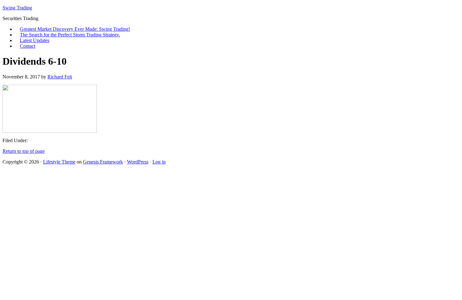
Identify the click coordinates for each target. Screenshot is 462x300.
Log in (159, 161)
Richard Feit (59, 76)
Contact (27, 46)
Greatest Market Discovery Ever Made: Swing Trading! (75, 29)
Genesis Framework (103, 161)
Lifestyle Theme (59, 161)
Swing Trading (17, 7)
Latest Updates (34, 40)
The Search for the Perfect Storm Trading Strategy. (70, 34)
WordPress (137, 161)
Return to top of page (24, 151)
